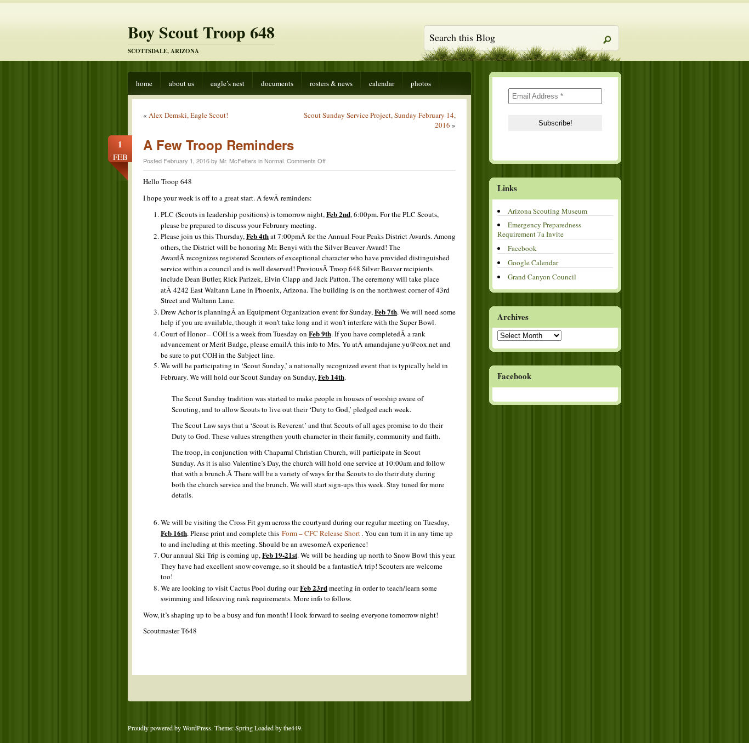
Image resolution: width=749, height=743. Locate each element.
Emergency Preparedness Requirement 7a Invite (539, 229)
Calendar (381, 83)
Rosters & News (331, 83)
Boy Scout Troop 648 (201, 32)
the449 (292, 727)
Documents (277, 83)
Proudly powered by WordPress (169, 727)
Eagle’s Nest (228, 83)
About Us (181, 83)
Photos (421, 83)
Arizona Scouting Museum (547, 211)
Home (144, 83)
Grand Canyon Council (542, 277)
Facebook (522, 248)
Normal (273, 160)
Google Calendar (533, 262)
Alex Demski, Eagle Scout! (188, 115)
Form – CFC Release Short (321, 533)
